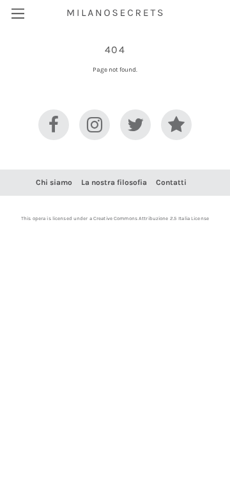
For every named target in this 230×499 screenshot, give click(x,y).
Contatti (171, 182)
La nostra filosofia (114, 182)
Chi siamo (54, 182)
